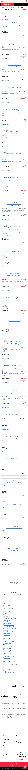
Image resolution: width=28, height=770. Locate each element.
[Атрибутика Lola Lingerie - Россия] (14, 666)
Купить (23, 35)
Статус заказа (6, 755)
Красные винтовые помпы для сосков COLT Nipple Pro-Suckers (13, 373)
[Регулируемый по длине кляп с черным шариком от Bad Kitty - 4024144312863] (14, 65)
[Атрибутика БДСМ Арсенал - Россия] (14, 607)
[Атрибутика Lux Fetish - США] (14, 615)
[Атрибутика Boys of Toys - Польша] (14, 641)
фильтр (25, 9)
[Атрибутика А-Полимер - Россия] (14, 640)
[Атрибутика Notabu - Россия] (14, 610)
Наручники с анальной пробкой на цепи (9, 27)
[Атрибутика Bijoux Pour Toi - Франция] (14, 647)
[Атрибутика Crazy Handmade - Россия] (14, 605)
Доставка (5, 742)
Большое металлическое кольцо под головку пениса (11, 442)
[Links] (26, 594)
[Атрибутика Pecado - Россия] (14, 653)
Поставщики (10, 763)
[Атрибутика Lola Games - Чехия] (14, 613)
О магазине (5, 738)
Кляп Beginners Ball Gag (6, 325)
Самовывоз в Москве (7, 745)
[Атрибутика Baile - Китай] (4, 508)
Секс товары (18, 738)
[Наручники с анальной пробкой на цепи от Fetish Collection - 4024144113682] (14, 21)
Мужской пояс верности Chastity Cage (9, 137)
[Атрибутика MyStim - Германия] (14, 608)
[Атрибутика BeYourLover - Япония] (14, 659)
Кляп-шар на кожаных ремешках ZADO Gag (10, 49)
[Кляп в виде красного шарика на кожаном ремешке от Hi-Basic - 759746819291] (14, 549)
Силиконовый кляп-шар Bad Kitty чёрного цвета (11, 93)
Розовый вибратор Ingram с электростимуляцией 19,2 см (12, 509)
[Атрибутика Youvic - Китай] (14, 655)
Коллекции (22, 763)
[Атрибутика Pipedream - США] (4, 280)
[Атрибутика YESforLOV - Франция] (14, 672)
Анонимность (6, 739)
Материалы (16, 763)
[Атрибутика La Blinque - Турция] (14, 650)
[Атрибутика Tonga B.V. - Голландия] (14, 671)
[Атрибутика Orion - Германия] (4, 26)
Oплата (4, 744)
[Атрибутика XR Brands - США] (14, 643)
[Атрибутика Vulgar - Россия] (14, 645)
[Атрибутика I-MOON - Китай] (14, 648)
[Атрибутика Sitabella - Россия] (14, 603)
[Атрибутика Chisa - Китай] (4, 554)
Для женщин (18, 739)
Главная (2, 7)
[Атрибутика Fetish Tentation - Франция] (14, 628)
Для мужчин (18, 741)
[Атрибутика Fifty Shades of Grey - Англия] (14, 618)
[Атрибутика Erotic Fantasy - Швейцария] (14, 664)
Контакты (14, 765)
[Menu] (2, 1)
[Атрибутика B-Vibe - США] (14, 658)
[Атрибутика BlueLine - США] (14, 612)
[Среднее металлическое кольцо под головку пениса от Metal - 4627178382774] (14, 415)
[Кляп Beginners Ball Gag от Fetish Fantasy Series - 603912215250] (14, 321)
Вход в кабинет (6, 754)
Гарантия (5, 741)
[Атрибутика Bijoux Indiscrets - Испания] (14, 661)
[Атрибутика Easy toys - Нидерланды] (14, 663)
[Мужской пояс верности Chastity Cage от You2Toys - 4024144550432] (14, 132)
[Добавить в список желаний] (25, 19)
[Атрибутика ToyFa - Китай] (4, 397)
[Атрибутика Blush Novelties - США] (14, 626)
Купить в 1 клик (5, 36)
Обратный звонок (20, 759)
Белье (17, 745)
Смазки (17, 744)
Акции (4, 751)
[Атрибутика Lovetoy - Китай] (14, 668)
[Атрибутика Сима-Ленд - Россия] (14, 625)
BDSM (7, 7)
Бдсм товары (18, 742)
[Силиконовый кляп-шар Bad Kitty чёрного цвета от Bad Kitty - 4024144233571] (14, 87)
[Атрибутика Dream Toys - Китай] (14, 632)
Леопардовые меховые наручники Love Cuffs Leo (11, 115)
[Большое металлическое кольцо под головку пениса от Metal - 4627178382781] (14, 437)
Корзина (4, 752)
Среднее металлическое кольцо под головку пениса (11, 420)
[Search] (25, 4)
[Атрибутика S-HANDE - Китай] (14, 669)
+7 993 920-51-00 (20, 756)
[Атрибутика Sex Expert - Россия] (14, 636)
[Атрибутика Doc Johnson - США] (14, 630)
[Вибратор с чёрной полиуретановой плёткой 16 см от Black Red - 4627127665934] (14, 459)
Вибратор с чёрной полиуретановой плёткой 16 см (11, 464)
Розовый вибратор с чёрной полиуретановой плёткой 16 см (13, 487)
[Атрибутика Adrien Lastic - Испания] (14, 656)
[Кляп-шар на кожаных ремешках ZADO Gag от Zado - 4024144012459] (14, 43)
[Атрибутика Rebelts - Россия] (14, 633)
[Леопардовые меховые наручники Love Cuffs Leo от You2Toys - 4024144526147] (14, 110)
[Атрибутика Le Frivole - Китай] (14, 623)
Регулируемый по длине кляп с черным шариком (11, 71)
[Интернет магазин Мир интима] (8, 2)
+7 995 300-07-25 (15, 1)
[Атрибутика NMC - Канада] (14, 651)
